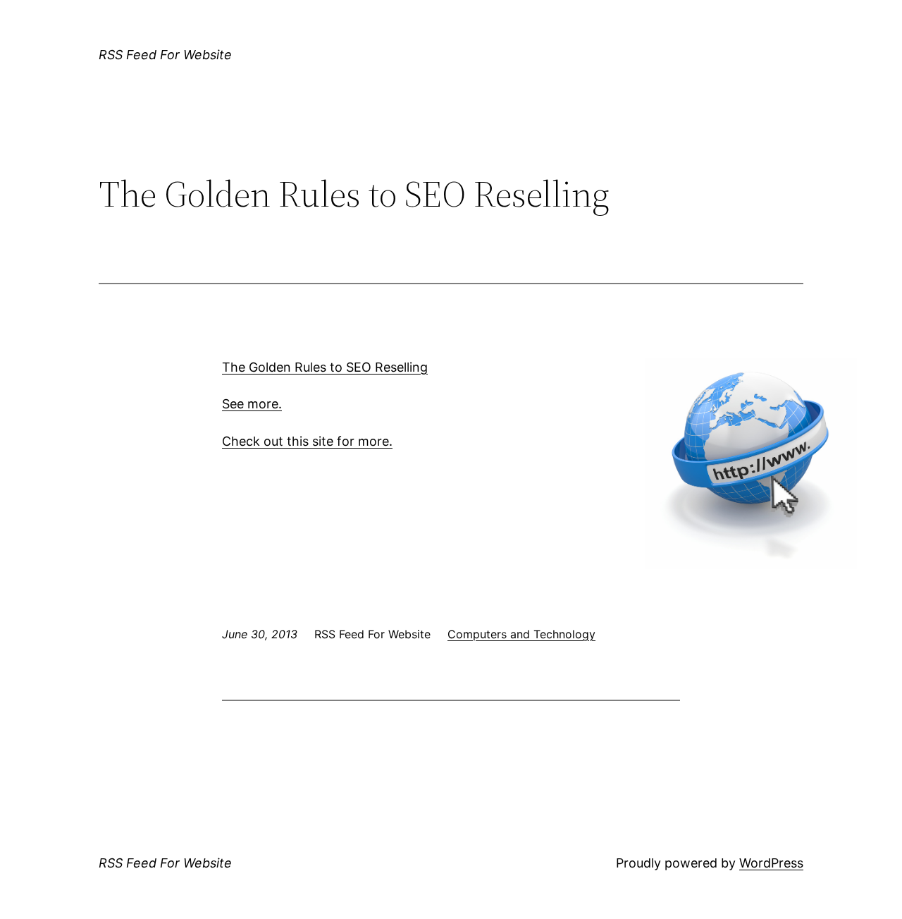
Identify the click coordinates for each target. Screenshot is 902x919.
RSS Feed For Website (165, 54)
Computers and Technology (521, 634)
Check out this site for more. (307, 441)
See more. (252, 403)
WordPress (771, 863)
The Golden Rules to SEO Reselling (325, 367)
